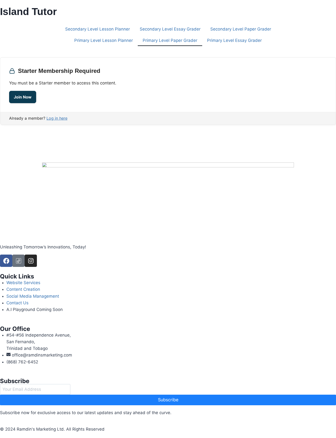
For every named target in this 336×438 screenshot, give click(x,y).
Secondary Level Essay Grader (170, 29)
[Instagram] (31, 261)
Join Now (22, 97)
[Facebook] (6, 261)
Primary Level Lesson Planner (103, 40)
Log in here (56, 118)
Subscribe (168, 399)
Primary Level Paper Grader (170, 40)
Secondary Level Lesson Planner (97, 29)
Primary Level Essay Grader (234, 40)
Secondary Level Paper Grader (240, 29)
